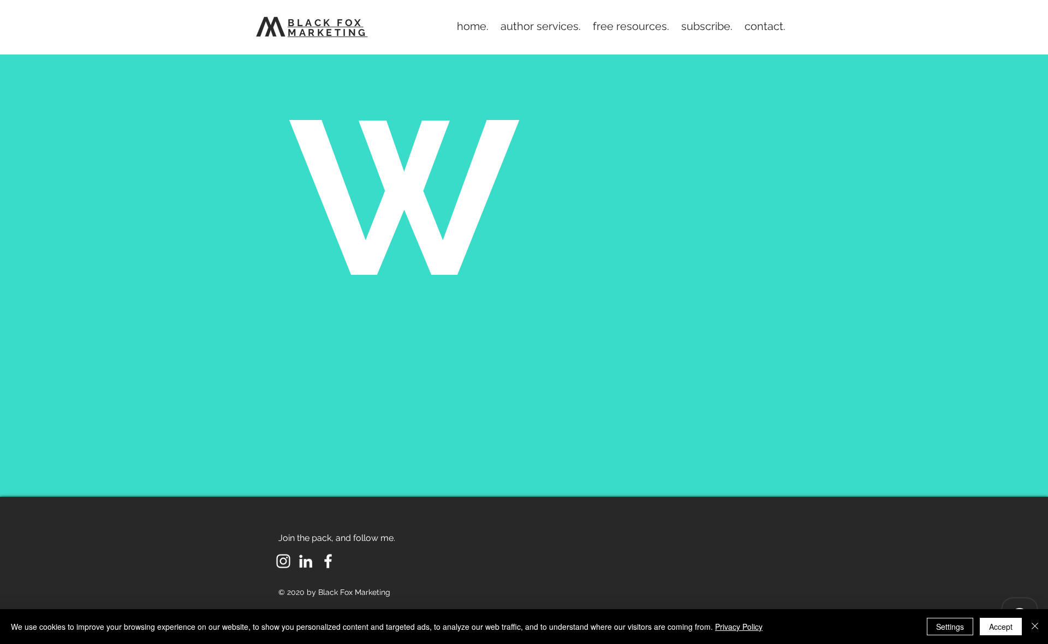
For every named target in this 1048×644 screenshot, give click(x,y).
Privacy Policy (739, 626)
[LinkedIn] (305, 561)
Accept (1001, 626)
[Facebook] (328, 561)
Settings (950, 626)
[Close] (1034, 626)
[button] (541, 26)
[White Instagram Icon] (283, 561)
